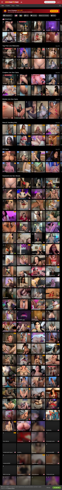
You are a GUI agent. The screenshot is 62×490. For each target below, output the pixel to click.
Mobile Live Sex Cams (10, 99)
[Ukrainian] (21, 15)
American (8, 19)
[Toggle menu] (2, 2)
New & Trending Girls (9, 122)
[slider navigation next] (59, 32)
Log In (58, 2)
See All (58, 19)
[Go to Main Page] (11, 2)
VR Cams (5, 149)
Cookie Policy (10, 488)
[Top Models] (21, 2)
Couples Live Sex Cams (10, 72)
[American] (16, 15)
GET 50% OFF (54, 11)
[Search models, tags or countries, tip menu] (60, 5)
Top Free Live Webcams (10, 46)
